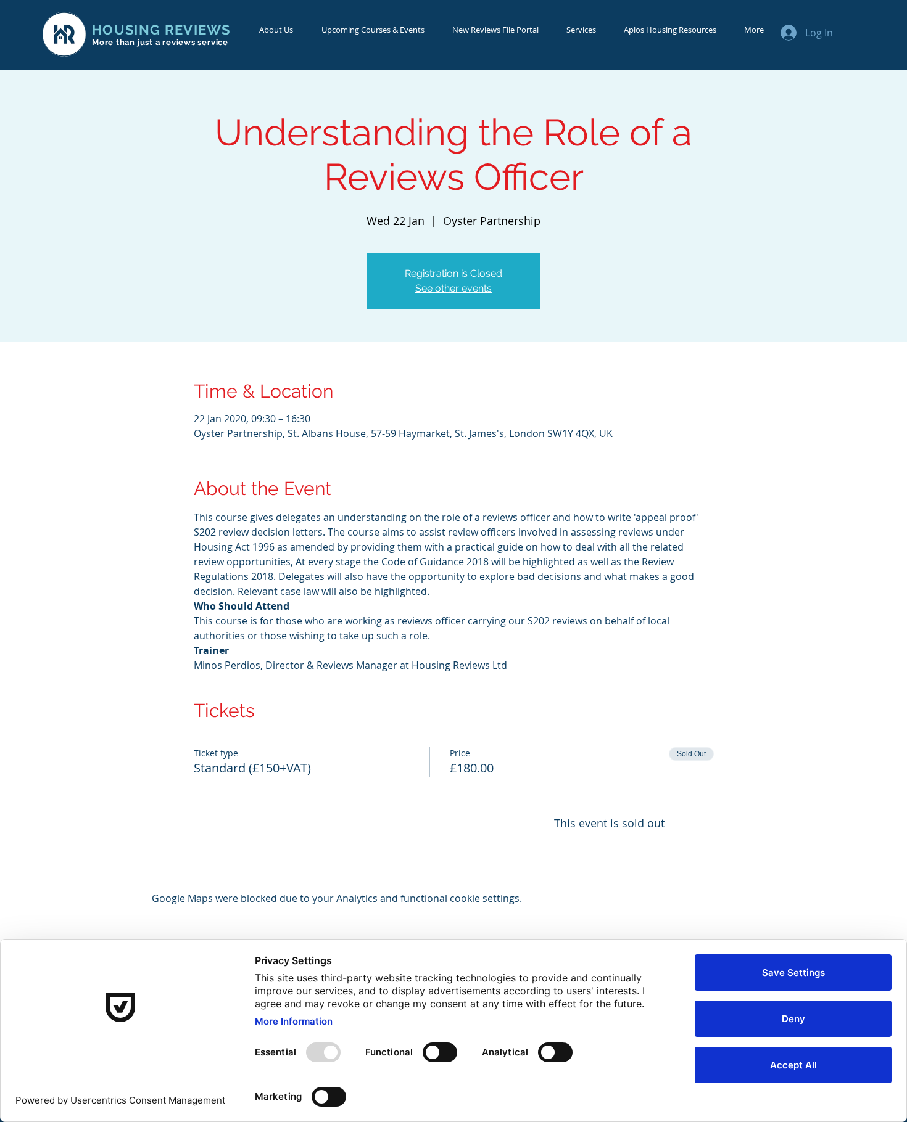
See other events (453, 288)
